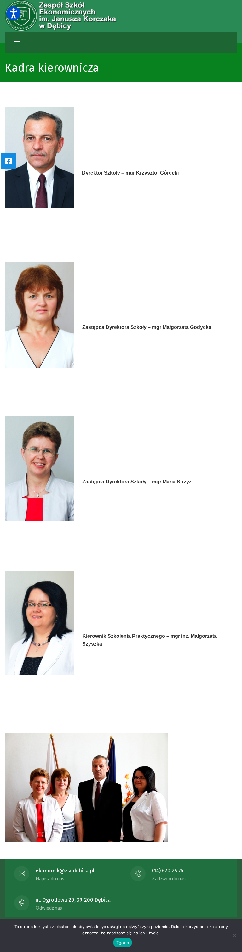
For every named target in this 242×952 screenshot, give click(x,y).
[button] (13, 13)
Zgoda (122, 942)
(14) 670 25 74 (168, 871)
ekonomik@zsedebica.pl (65, 871)
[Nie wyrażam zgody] (234, 935)
